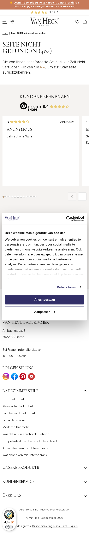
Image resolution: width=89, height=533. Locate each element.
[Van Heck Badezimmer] (44, 22)
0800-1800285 (16, 356)
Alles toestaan (44, 299)
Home (5, 33)
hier (42, 67)
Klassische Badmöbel (17, 406)
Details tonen (66, 287)
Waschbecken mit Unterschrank (24, 455)
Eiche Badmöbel (13, 420)
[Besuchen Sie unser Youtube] (31, 377)
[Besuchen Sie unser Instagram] (5, 377)
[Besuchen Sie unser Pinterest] (22, 377)
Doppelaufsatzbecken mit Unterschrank (30, 441)
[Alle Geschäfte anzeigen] (12, 22)
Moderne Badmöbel (16, 427)
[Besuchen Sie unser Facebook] (14, 377)
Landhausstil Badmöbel (18, 413)
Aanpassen (42, 312)
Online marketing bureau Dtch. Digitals (55, 526)
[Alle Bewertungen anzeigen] (30, 106)
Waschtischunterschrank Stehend (25, 434)
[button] (3, 197)
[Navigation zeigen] (4, 21)
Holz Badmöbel (13, 399)
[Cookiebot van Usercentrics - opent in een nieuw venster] (66, 218)
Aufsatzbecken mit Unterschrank (25, 448)
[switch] (9, 527)
